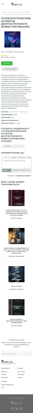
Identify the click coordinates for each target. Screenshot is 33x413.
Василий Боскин (12, 52)
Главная (4, 12)
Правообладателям (7, 385)
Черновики (4, 377)
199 (16, 123)
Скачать (7, 63)
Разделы (4, 371)
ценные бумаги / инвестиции (19, 12)
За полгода (21, 371)
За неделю (21, 374)
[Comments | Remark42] (16, 167)
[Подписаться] (30, 354)
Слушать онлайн (10, 69)
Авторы (3, 374)
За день (20, 377)
